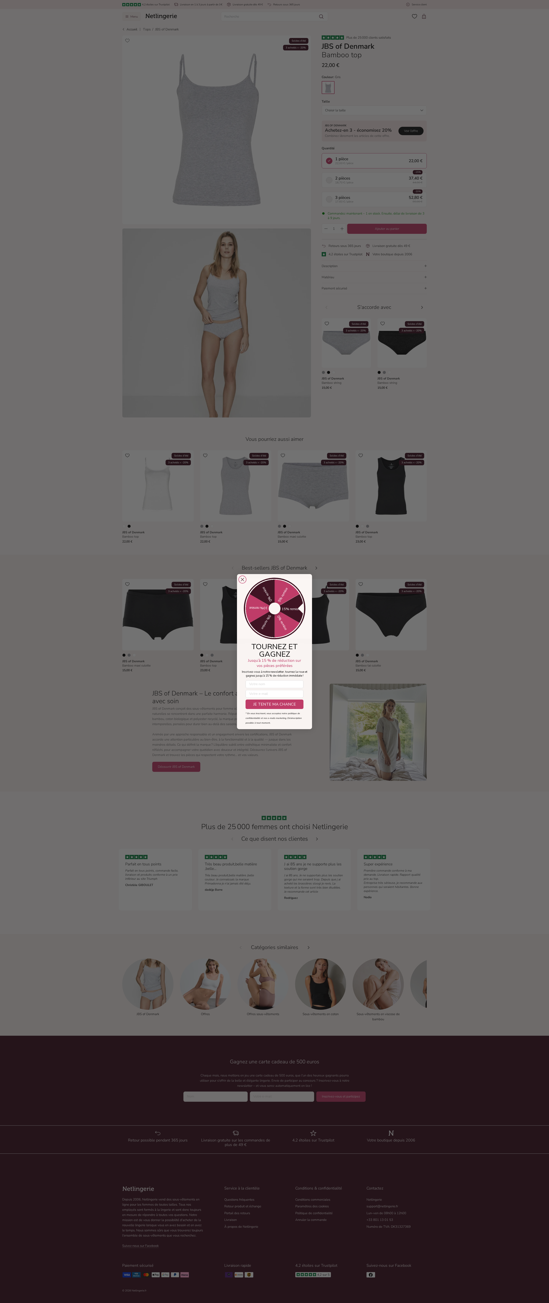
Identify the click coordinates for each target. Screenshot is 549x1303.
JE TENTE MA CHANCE (274, 704)
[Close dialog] (242, 579)
